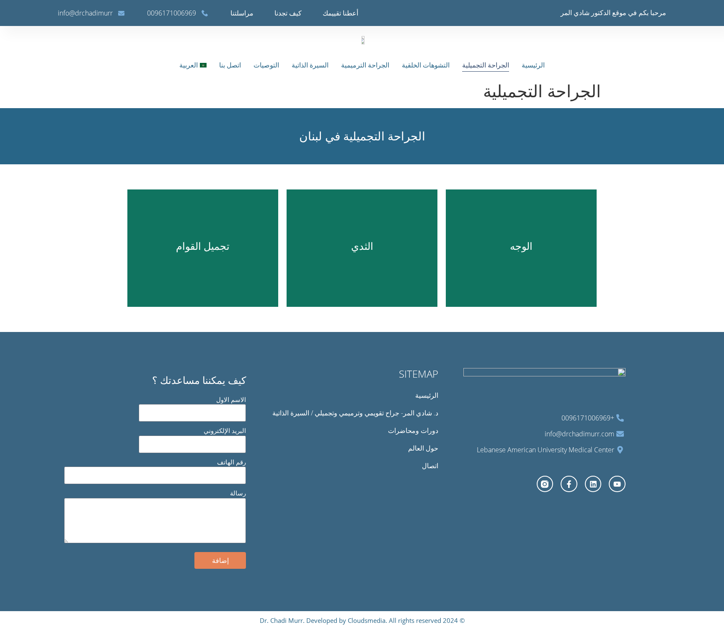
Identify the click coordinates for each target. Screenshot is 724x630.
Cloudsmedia (365, 620)
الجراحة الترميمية (365, 65)
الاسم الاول (231, 399)
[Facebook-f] (569, 484)
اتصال (430, 465)
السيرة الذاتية (310, 65)
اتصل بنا (230, 65)
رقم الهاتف (231, 462)
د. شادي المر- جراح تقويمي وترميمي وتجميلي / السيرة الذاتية (355, 412)
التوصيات (266, 65)
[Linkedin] (593, 484)
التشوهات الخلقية (426, 65)
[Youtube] (617, 484)
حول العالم (423, 448)
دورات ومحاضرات (413, 430)
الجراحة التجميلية (485, 65)
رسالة (238, 493)
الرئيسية (533, 65)
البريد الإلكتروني (225, 430)
